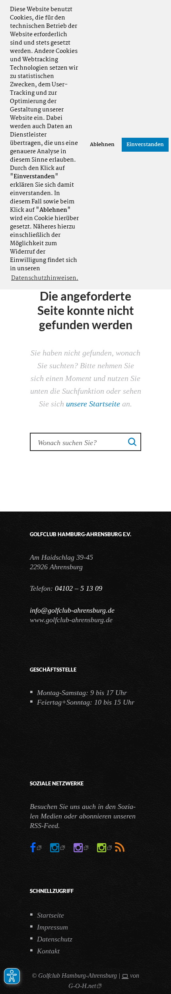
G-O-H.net (82, 985)
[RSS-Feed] (119, 847)
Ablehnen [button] (102, 145)
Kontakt (48, 951)
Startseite (50, 915)
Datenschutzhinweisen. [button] (44, 278)
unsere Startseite (93, 403)
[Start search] (132, 441)
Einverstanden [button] (145, 145)
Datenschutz (54, 939)
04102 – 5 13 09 (78, 588)
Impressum (52, 927)
